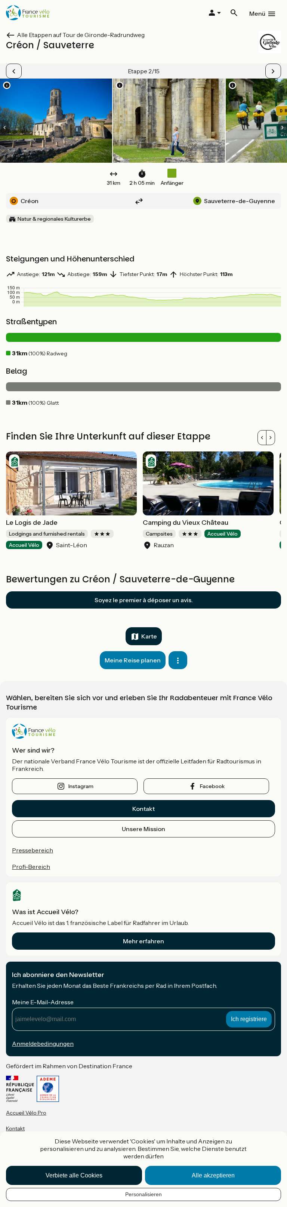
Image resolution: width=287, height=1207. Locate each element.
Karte (149, 636)
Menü (257, 13)
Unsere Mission (143, 829)
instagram (80, 786)
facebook (212, 786)
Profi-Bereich (31, 866)
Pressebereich (32, 850)
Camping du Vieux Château (185, 522)
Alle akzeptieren (213, 1175)
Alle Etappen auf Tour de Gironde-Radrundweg (81, 35)
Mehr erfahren (143, 941)
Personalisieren (143, 1194)
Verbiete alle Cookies (74, 1175)
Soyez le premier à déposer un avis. (144, 600)
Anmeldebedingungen (43, 1043)
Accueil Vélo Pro (26, 1112)
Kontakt (143, 808)
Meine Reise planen (133, 660)
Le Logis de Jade (32, 522)
